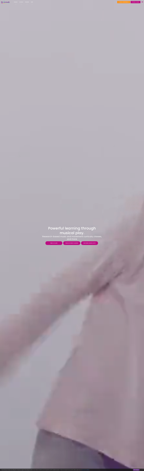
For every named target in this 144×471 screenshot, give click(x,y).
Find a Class (54, 243)
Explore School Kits (90, 243)
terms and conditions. (86, 469)
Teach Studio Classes (71, 243)
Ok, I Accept (136, 469)
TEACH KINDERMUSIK (124, 2)
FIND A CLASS (136, 2)
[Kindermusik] (5, 2)
